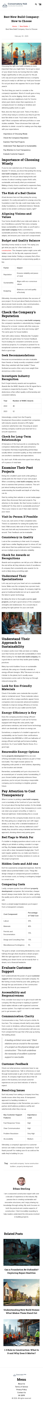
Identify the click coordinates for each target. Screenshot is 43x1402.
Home (14, 26)
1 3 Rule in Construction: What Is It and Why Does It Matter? (21, 1352)
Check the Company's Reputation (15, 138)
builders (13, 1166)
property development (25, 1166)
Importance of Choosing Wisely (15, 134)
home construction (32, 1163)
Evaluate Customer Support (13, 154)
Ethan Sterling (21, 1188)
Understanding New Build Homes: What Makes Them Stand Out (22, 1311)
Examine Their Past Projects (14, 142)
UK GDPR (21, 1395)
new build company (17, 1163)
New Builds (24, 26)
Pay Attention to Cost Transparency (17, 150)
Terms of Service (21, 1387)
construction (6, 250)
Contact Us (21, 1393)
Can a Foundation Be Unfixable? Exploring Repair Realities (21, 1271)
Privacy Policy (21, 1390)
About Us (21, 1384)
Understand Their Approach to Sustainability (19, 146)
